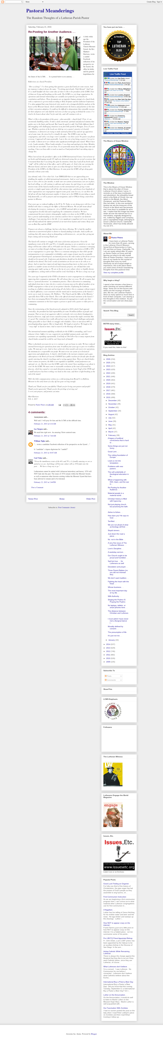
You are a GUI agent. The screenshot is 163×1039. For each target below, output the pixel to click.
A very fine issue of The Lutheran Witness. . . (117, 544)
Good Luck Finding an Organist (116, 884)
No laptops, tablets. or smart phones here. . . (118, 606)
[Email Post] (59, 405)
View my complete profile (113, 273)
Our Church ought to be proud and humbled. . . (118, 557)
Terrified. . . (112, 521)
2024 (108, 366)
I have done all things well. (118, 123)
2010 (108, 658)
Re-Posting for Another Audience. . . (117, 489)
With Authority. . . (114, 596)
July (110, 418)
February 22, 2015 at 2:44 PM (45, 482)
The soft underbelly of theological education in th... (118, 474)
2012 (108, 651)
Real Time (117, 133)
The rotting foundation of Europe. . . (118, 456)
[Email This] (64, 405)
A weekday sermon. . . (117, 552)
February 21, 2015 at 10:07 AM (45, 452)
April (110, 428)
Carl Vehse (38, 458)
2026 (108, 359)
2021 (108, 376)
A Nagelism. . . (109, 910)
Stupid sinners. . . (115, 530)
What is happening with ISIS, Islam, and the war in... (118, 482)
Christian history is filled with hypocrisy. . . (117, 500)
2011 (108, 655)
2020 (108, 380)
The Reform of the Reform (121, 101)
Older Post (90, 498)
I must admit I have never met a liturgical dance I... (118, 621)
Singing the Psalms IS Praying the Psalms (116, 601)
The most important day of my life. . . (117, 592)
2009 (108, 662)
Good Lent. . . (113, 452)
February (112, 435)
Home (62, 498)
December (112, 400)
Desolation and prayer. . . (118, 567)
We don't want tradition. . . (118, 578)
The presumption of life (117, 632)
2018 (108, 387)
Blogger (94, 1034)
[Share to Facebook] (71, 405)
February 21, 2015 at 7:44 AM (45, 436)
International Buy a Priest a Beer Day (118, 982)
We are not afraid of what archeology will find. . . (118, 526)
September (113, 411)
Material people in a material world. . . (116, 494)
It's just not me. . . (115, 636)
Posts (108, 676)
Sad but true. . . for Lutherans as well (116, 562)
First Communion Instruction (114, 897)
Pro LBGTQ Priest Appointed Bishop (117, 938)
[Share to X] (69, 405)
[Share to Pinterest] (74, 405)
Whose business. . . (116, 587)
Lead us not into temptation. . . (114, 462)
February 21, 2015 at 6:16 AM (45, 424)
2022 (108, 373)
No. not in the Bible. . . (117, 539)
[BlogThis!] (66, 405)
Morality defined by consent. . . (115, 627)
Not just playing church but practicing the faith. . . (118, 506)
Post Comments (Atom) (66, 507)
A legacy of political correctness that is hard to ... (118, 440)
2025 (108, 363)
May (110, 425)
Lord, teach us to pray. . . (117, 90)
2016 (108, 394)
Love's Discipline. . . (116, 548)
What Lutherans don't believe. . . (116, 967)
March (111, 432)
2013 (108, 648)
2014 (108, 644)
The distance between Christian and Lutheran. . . (118, 613)
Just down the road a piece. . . (116, 535)
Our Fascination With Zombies (115, 1008)
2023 (108, 369)
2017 (108, 390)
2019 (108, 383)
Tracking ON (124, 133)
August (111, 414)
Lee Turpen (38, 429)
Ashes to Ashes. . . (115, 512)
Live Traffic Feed (118, 74)
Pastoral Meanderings (50, 10)
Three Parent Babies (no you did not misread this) (118, 572)
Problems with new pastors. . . (115, 467)
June (110, 421)
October (111, 407)
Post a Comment (37, 487)
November (112, 404)
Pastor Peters (117, 238)
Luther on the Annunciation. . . (115, 995)
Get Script (110, 133)
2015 (108, 397)
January (111, 640)
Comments (111, 680)
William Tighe (39, 441)
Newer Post (33, 498)
